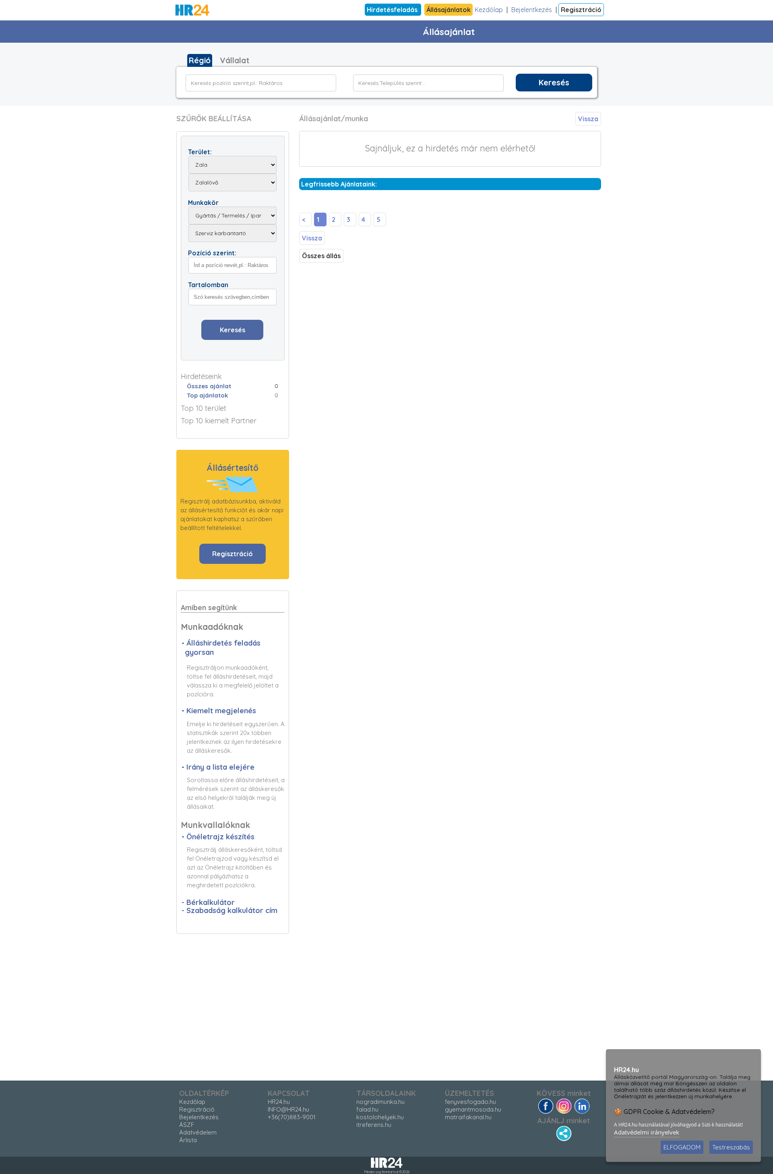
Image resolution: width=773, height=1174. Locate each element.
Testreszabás (731, 1147)
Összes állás (321, 256)
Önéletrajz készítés (220, 836)
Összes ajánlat (209, 386)
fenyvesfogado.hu (470, 1102)
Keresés (554, 82)
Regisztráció (581, 10)
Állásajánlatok (448, 10)
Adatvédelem (198, 1132)
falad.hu (367, 1109)
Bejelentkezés (531, 10)
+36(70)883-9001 (292, 1117)
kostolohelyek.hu (380, 1117)
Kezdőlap (489, 10)
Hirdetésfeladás (393, 10)
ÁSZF (186, 1124)
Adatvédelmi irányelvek (646, 1132)
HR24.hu (279, 1102)
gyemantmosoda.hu (473, 1109)
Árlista (188, 1140)
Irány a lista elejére (220, 767)
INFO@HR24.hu (288, 1109)
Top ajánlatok (207, 395)
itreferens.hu (373, 1124)
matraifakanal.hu (468, 1117)
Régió (200, 60)
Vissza (588, 119)
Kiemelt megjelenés (221, 710)
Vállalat (234, 60)
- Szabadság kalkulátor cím (229, 910)
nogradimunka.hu (380, 1102)
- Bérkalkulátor (208, 902)
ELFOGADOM (682, 1147)
